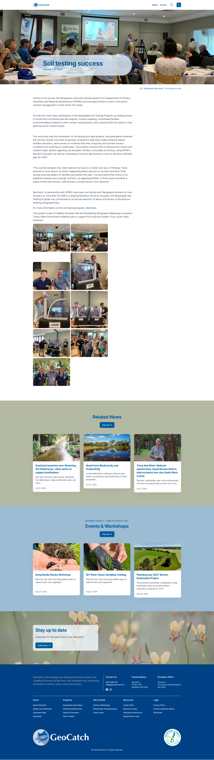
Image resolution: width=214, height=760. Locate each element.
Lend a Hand (98, 712)
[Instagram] (110, 689)
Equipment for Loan (131, 716)
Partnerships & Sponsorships (105, 709)
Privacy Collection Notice (163, 709)
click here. (91, 208)
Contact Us (111, 677)
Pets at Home (68, 716)
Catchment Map (39, 712)
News (155, 5)
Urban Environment (71, 712)
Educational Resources (132, 712)
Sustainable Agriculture (153, 88)
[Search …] (171, 5)
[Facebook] (107, 689)
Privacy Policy (159, 705)
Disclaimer (157, 712)
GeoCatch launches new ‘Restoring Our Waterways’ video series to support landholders (55, 469)
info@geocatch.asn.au (115, 685)
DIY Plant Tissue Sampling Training (106, 574)
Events (163, 5)
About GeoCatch (39, 705)
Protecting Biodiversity (72, 709)
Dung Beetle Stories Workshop (53, 574)
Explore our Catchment (42, 709)
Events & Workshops (101, 705)
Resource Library (130, 709)
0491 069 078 (111, 682)
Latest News (128, 705)
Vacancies (37, 716)
